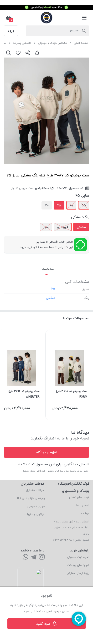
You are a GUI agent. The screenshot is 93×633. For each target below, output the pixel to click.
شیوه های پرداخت (78, 565)
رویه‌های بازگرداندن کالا (31, 498)
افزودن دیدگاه (46, 452)
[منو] (84, 17)
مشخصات (47, 269)
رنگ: (85, 217)
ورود (11, 31)
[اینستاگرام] (42, 557)
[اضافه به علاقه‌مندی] (18, 53)
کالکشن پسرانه (22, 42)
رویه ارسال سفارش (78, 572)
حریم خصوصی (36, 506)
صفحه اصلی (81, 42)
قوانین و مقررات (35, 514)
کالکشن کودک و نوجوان (52, 42)
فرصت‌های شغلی (79, 497)
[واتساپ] (25, 557)
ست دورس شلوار (22, 188)
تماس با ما (82, 505)
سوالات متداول (35, 490)
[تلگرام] (33, 557)
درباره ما (84, 513)
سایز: (85, 195)
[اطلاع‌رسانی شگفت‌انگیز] (37, 53)
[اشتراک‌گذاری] (27, 53)
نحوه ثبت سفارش (78, 557)
